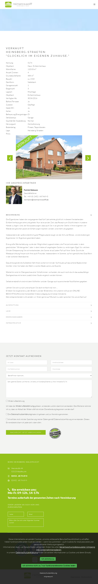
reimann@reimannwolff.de (36, 200)
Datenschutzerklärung (21, 414)
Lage (8, 311)
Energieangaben (14, 317)
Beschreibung (13, 215)
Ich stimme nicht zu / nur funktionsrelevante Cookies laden (49, 566)
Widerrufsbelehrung (25, 406)
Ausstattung (12, 305)
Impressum (48, 576)
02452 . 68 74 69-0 (19, 476)
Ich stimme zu (47, 559)
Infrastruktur (13, 323)
